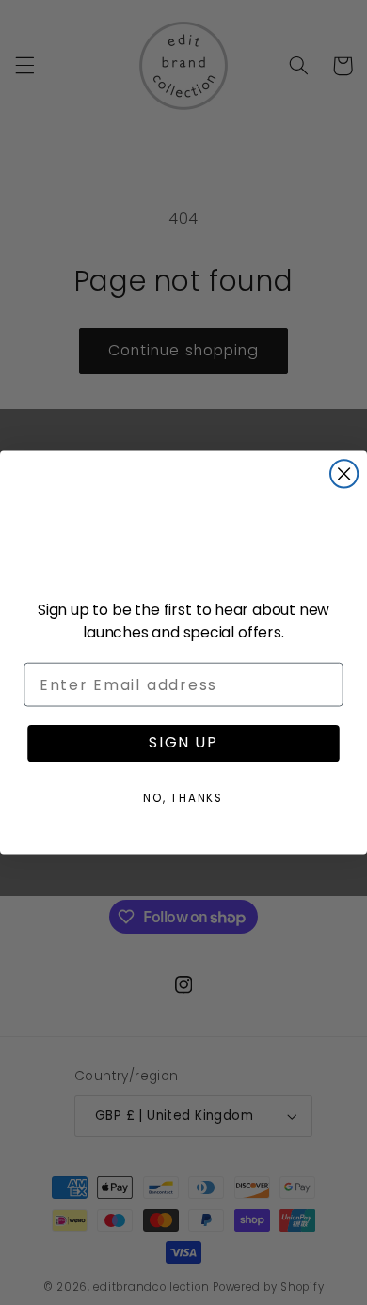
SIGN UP (183, 742)
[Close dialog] (344, 473)
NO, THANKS (183, 798)
